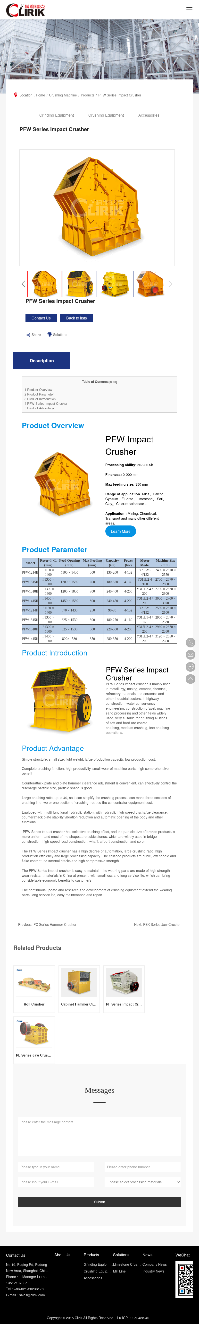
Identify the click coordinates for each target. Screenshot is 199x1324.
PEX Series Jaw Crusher (162, 924)
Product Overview (38, 389)
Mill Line (119, 1271)
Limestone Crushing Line (127, 1264)
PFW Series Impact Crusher (46, 403)
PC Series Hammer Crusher (54, 924)
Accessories (148, 115)
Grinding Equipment (56, 115)
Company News (154, 1264)
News (147, 1254)
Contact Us (41, 318)
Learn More (121, 531)
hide (113, 381)
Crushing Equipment (106, 115)
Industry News (153, 1271)
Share (36, 334)
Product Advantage (39, 408)
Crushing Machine (63, 95)
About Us (62, 1254)
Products (87, 95)
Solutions (60, 334)
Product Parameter (39, 394)
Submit (99, 1201)
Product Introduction (40, 398)
